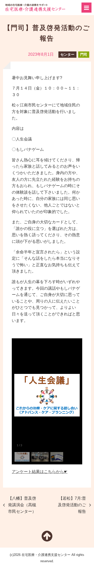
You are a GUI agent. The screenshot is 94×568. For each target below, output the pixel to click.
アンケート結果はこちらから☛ (39, 471)
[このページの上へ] (47, 539)
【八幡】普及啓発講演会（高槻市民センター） (22, 504)
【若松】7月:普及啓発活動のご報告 (72, 504)
